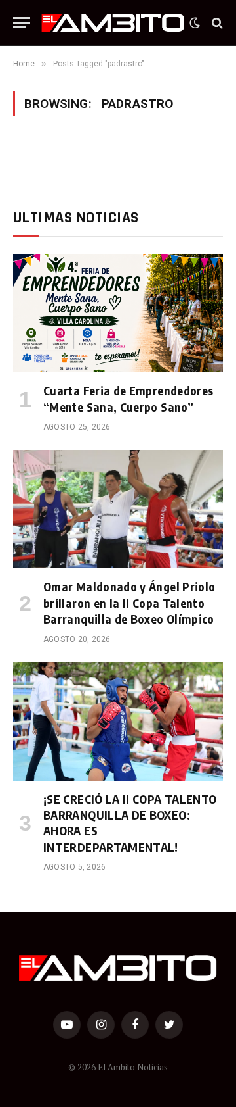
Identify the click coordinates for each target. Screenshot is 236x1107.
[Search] (216, 22)
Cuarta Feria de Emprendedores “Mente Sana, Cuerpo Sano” (128, 398)
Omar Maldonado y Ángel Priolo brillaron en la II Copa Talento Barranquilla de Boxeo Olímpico (129, 602)
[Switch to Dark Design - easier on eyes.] (194, 23)
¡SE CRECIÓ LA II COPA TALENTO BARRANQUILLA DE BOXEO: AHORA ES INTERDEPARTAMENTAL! (129, 822)
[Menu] (21, 22)
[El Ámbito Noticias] (113, 23)
